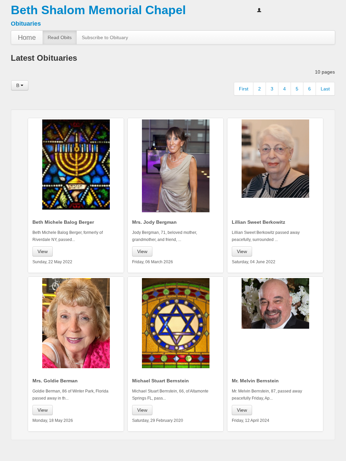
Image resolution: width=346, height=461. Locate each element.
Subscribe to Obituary (105, 37)
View (43, 251)
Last (325, 88)
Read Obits (60, 37)
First (243, 88)
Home (27, 37)
